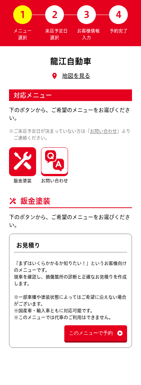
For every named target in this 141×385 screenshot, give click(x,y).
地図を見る (76, 76)
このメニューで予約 (91, 333)
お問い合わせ (103, 131)
